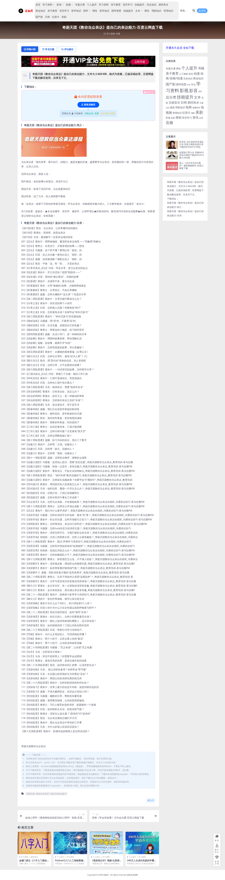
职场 (168, 117)
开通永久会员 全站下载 (180, 47)
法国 (167, 108)
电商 (189, 107)
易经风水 (163, 4)
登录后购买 (89, 104)
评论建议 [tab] (68, 49)
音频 (68, 4)
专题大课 (80, 4)
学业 (193, 84)
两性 (94, 10)
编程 (193, 113)
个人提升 (92, 4)
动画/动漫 (176, 78)
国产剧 (39, 17)
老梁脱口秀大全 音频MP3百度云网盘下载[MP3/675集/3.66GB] (191, 155)
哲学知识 (76, 10)
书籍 (201, 68)
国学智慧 (116, 10)
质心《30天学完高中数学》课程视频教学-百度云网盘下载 (191, 166)
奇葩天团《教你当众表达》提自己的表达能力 (46, 793)
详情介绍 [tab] (31, 49)
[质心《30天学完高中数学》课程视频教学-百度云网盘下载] (172, 166)
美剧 (64, 17)
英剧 (173, 117)
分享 (152, 800)
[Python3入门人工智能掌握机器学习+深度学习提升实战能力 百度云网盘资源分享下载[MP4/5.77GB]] (70, 843)
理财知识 (156, 10)
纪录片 (55, 17)
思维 (200, 91)
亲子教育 (116, 4)
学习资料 (47, 4)
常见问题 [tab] (49, 49)
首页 (38, 4)
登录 (203, 11)
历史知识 (151, 4)
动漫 (197, 73)
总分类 (171, 97)
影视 (184, 90)
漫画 (172, 107)
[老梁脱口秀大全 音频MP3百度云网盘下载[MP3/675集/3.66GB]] (172, 155)
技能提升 (139, 4)
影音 (59, 4)
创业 (190, 73)
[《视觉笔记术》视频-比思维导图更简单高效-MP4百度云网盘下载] (106, 843)
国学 (85, 10)
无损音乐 (174, 103)
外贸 (188, 85)
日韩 (47, 17)
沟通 (118, 33)
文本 (137, 10)
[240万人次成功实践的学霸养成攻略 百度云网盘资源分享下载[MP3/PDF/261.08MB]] (142, 843)
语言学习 (128, 4)
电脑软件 (196, 107)
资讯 (195, 117)
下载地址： (172, 198)
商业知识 (40, 10)
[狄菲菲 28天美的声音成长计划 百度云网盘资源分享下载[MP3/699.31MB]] (172, 145)
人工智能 (183, 73)
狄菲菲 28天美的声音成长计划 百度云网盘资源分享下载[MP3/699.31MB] (191, 144)
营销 (178, 117)
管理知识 (168, 10)
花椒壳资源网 (132, 875)
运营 (201, 117)
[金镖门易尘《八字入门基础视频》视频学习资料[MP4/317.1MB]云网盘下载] (34, 843)
